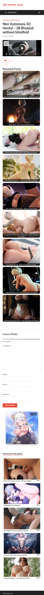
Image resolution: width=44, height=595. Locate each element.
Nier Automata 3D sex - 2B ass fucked (17, 481)
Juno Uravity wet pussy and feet (15, 555)
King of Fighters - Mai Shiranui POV (17, 578)
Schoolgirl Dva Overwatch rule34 (16, 531)
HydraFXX (6, 20)
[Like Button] (5, 60)
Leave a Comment (8, 36)
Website (6, 394)
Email (6, 384)
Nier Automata (15, 20)
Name (5, 374)
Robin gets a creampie (12, 505)
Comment (7, 346)
